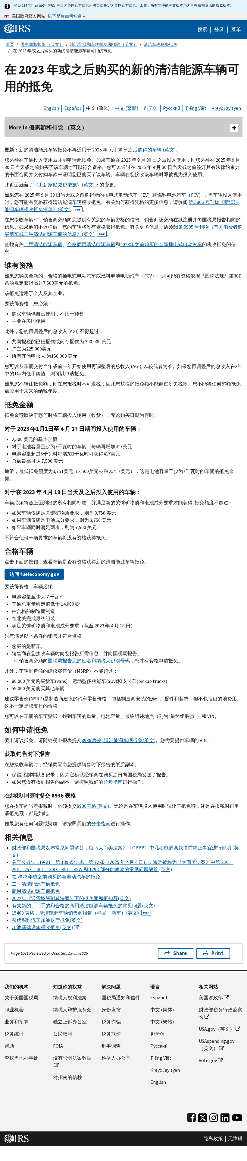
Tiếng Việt (195, 108)
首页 (10, 44)
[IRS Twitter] (202, 1116)
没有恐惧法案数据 (72, 1058)
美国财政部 (211, 997)
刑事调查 (111, 1046)
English (51, 108)
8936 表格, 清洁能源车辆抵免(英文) (118, 740)
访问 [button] (34, 574)
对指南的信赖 (67, 1077)
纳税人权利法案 (70, 997)
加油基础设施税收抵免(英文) (42, 927)
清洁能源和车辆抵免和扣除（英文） (103, 44)
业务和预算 (17, 1022)
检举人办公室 (116, 1058)
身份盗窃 (111, 1010)
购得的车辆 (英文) (157, 150)
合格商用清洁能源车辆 (91, 244)
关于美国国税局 (21, 997)
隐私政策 (213, 1139)
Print (217, 953)
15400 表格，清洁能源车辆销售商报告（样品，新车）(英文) (80, 913)
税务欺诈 (111, 1034)
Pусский (158, 1046)
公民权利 (62, 1034)
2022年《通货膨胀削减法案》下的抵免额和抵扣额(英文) (71, 898)
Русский (171, 108)
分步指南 (113, 782)
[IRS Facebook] (191, 1116)
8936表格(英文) (93, 806)
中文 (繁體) (126, 108)
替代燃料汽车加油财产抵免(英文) (47, 920)
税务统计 (14, 1034)
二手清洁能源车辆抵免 (36, 884)
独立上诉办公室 (70, 1022)
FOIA (58, 1046)
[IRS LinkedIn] (225, 1116)
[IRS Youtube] (237, 1116)
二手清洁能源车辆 (43, 244)
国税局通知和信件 (121, 997)
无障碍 (235, 1139)
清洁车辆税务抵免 (160, 44)
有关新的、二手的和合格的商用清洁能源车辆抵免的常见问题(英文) (83, 905)
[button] (219, 30)
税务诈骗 (111, 1022)
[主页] (17, 28)
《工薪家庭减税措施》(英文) (64, 185)
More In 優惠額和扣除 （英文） (48, 127)
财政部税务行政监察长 (220, 1013)
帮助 (9, 1046)
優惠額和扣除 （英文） (42, 44)
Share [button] (180, 953)
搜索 (202, 30)
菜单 (236, 30)
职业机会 (14, 1010)
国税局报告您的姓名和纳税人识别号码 (89, 661)
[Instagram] (213, 1116)
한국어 (150, 108)
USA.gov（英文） (217, 1029)
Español (72, 108)
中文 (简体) (98, 108)
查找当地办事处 (21, 1058)
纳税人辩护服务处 (72, 1010)
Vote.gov (208, 1060)
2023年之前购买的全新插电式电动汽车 (161, 244)
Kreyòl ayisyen (226, 108)
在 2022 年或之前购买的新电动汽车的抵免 (56, 877)
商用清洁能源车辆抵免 (36, 891)
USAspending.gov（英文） (216, 1045)
